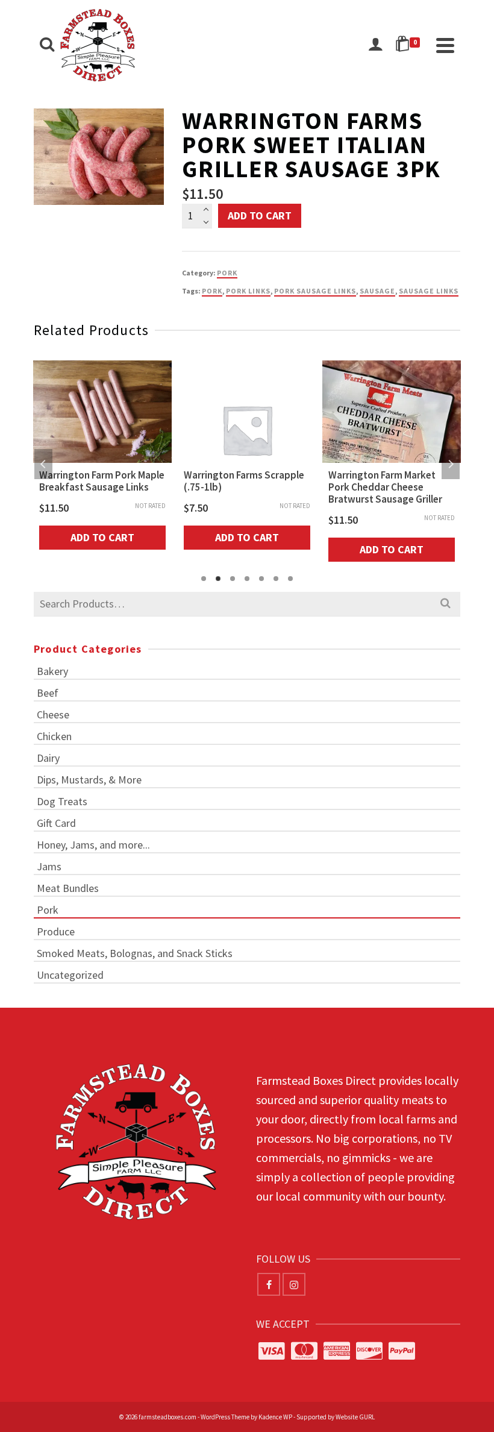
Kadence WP (275, 1417)
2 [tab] (218, 579)
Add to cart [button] (102, 537)
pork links (248, 290)
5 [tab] (261, 579)
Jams (49, 866)
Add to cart (260, 215)
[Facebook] (268, 1284)
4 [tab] (247, 579)
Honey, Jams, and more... (93, 845)
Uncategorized (70, 975)
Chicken (54, 736)
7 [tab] (290, 579)
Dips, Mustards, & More (89, 780)
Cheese (53, 714)
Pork (227, 272)
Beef (47, 693)
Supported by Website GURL (335, 1417)
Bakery (52, 671)
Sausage (377, 290)
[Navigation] (445, 45)
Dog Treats (62, 801)
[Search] (47, 45)
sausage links (428, 290)
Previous (43, 464)
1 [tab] (204, 579)
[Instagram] (294, 1284)
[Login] (375, 45)
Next (451, 464)
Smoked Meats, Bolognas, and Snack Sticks (135, 953)
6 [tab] (276, 579)
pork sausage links (315, 290)
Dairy (48, 758)
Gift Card (56, 823)
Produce (56, 931)
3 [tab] (233, 579)
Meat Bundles (68, 888)
